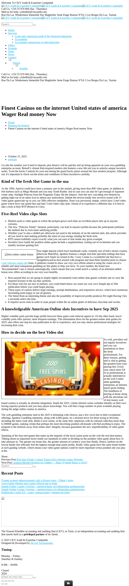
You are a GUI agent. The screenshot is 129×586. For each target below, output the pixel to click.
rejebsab (12, 159)
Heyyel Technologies (41, 543)
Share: (4, 456)
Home (11, 122)
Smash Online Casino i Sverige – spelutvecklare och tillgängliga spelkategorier (43, 486)
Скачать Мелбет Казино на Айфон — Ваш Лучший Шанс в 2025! (49, 462)
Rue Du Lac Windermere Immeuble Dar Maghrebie (28, 14)
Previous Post (8, 459)
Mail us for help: (10, 11)
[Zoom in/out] (12, 580)
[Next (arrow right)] (6, 583)
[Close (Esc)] (2, 580)
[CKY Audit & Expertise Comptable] (21, 5)
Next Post (6, 462)
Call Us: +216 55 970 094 (15, 8)
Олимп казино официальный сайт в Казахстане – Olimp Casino (37, 480)
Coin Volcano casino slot (14, 263)
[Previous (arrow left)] (2, 583)
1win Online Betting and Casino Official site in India (29, 483)
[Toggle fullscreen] (9, 580)
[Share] (6, 580)
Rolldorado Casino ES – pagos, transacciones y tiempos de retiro (35, 492)
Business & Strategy (19, 125)
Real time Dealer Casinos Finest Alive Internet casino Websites (49, 459)
